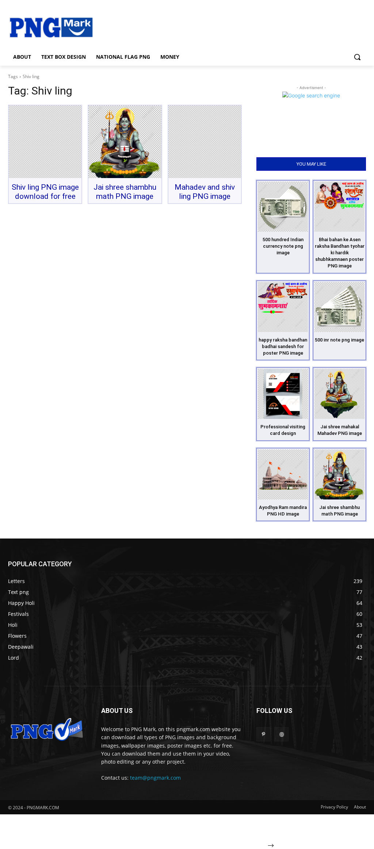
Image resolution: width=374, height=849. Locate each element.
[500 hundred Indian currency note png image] (283, 207)
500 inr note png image (339, 340)
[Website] (281, 734)
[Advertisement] (230, 26)
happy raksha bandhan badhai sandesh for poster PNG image (283, 346)
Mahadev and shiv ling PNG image (205, 192)
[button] (357, 57)
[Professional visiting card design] (283, 394)
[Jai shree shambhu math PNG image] (124, 141)
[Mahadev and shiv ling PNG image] (204, 141)
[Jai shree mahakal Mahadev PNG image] (339, 394)
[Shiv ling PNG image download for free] (45, 141)
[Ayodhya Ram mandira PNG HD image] (283, 474)
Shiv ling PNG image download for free (45, 192)
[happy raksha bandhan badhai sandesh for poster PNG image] (283, 307)
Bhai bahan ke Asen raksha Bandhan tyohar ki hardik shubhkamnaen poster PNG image (340, 253)
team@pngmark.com (155, 777)
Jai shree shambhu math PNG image (125, 192)
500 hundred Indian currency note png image (283, 246)
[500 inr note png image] (339, 307)
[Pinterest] (263, 734)
